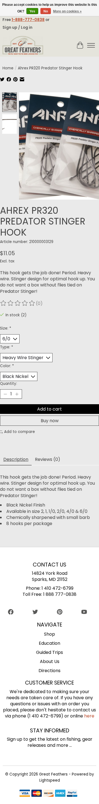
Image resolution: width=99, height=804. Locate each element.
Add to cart (49, 409)
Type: (6, 347)
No (45, 11)
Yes (32, 11)
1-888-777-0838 (28, 19)
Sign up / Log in (17, 27)
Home (7, 68)
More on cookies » (67, 11)
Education (49, 643)
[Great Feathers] (22, 45)
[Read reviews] (18, 303)
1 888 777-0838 (59, 594)
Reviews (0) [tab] (47, 459)
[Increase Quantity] (16, 394)
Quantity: (8, 383)
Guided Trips (49, 652)
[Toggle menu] (91, 45)
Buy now (50, 420)
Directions (49, 670)
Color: (7, 366)
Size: (5, 328)
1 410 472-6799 (57, 588)
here (89, 716)
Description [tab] (15, 459)
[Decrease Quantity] (5, 394)
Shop (49, 634)
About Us (49, 661)
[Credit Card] (48, 794)
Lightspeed (49, 780)
